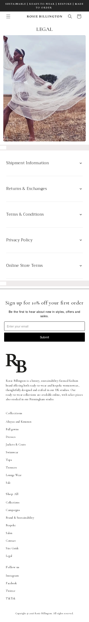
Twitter (10, 591)
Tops (9, 460)
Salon (9, 533)
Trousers (11, 467)
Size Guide (12, 548)
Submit (44, 337)
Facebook (11, 583)
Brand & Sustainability (20, 517)
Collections (13, 502)
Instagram (12, 575)
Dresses (11, 437)
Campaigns (13, 510)
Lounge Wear (14, 475)
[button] (8, 16)
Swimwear (12, 452)
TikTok (11, 598)
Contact (11, 540)
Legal (9, 556)
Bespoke (11, 525)
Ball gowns (12, 429)
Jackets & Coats (16, 444)
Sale (8, 482)
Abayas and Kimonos (19, 421)
